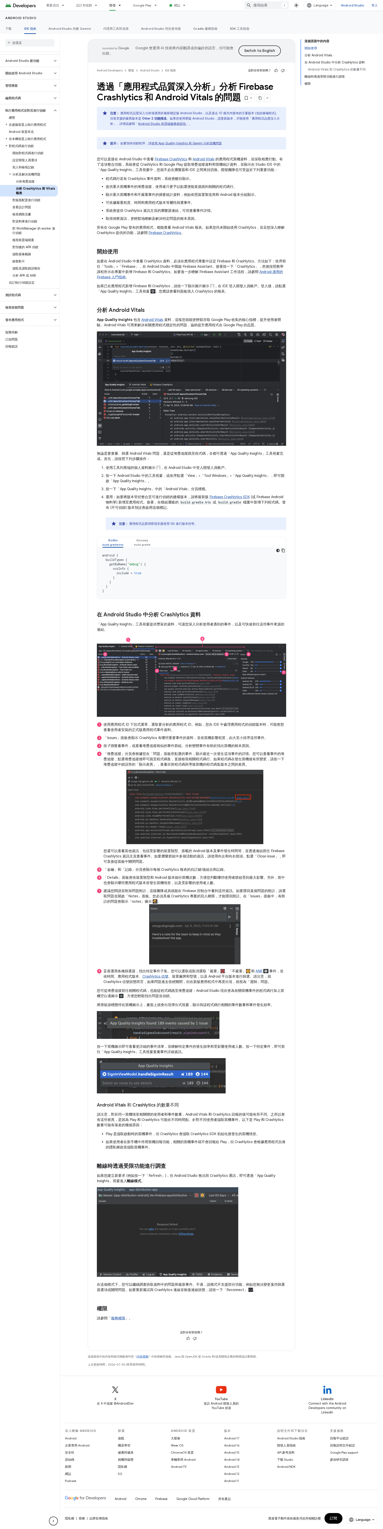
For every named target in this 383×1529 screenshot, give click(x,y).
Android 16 (232, 1445)
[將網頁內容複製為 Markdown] (260, 98)
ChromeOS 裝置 (182, 1452)
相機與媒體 (125, 1460)
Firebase (161, 1499)
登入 (374, 5)
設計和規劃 (84, 5)
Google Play (142, 5)
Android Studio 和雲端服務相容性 (162, 124)
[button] (26, 60)
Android (70, 1438)
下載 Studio (285, 1460)
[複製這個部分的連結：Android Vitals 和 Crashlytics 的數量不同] (183, 1105)
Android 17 (231, 1438)
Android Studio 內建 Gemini (70, 29)
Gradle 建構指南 (205, 29)
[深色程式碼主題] (278, 550)
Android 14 (232, 1460)
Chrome (141, 1499)
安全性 (69, 1452)
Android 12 (231, 1474)
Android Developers (110, 70)
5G (120, 1474)
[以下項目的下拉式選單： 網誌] (186, 5)
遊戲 (121, 1438)
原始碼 (69, 1460)
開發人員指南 (286, 1445)
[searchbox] (29, 42)
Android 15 (231, 1452)
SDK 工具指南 (239, 29)
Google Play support (344, 1452)
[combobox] (266, 5)
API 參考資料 (286, 1452)
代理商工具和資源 (116, 29)
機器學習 (124, 1445)
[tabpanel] (191, 573)
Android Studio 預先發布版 (161, 29)
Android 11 (231, 1481)
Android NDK (286, 1467)
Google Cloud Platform (192, 1499)
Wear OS (177, 1445)
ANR (259, 971)
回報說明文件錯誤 (342, 1445)
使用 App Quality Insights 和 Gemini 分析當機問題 (186, 143)
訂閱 (333, 1518)
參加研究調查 (339, 1460)
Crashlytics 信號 (155, 976)
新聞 (68, 1467)
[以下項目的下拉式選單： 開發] (122, 5)
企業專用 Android (77, 1445)
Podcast (70, 1481)
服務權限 (118, 1318)
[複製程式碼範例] (283, 550)
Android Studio (352, 5)
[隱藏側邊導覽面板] (53, 1521)
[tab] (113, 542)
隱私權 (122, 1467)
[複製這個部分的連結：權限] (111, 1309)
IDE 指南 (30, 29)
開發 (112, 5)
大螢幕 (175, 1438)
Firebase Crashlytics (171, 159)
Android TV (179, 1467)
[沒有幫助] (282, 70)
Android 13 (231, 1467)
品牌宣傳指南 (98, 1518)
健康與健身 (125, 1452)
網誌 (177, 5)
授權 (82, 1518)
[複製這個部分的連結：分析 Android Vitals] (149, 310)
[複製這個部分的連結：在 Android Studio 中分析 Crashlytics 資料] (205, 614)
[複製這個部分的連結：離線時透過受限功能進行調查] (170, 1166)
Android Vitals (204, 159)
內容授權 (142, 1356)
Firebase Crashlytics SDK (229, 497)
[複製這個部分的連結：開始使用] (122, 252)
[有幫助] (276, 70)
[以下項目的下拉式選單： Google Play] (158, 5)
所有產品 (224, 1499)
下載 (8, 29)
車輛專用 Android (183, 1460)
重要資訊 (52, 5)
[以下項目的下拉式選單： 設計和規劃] (98, 5)
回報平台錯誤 (339, 1438)
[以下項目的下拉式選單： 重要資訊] (65, 5)
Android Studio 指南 (291, 1438)
